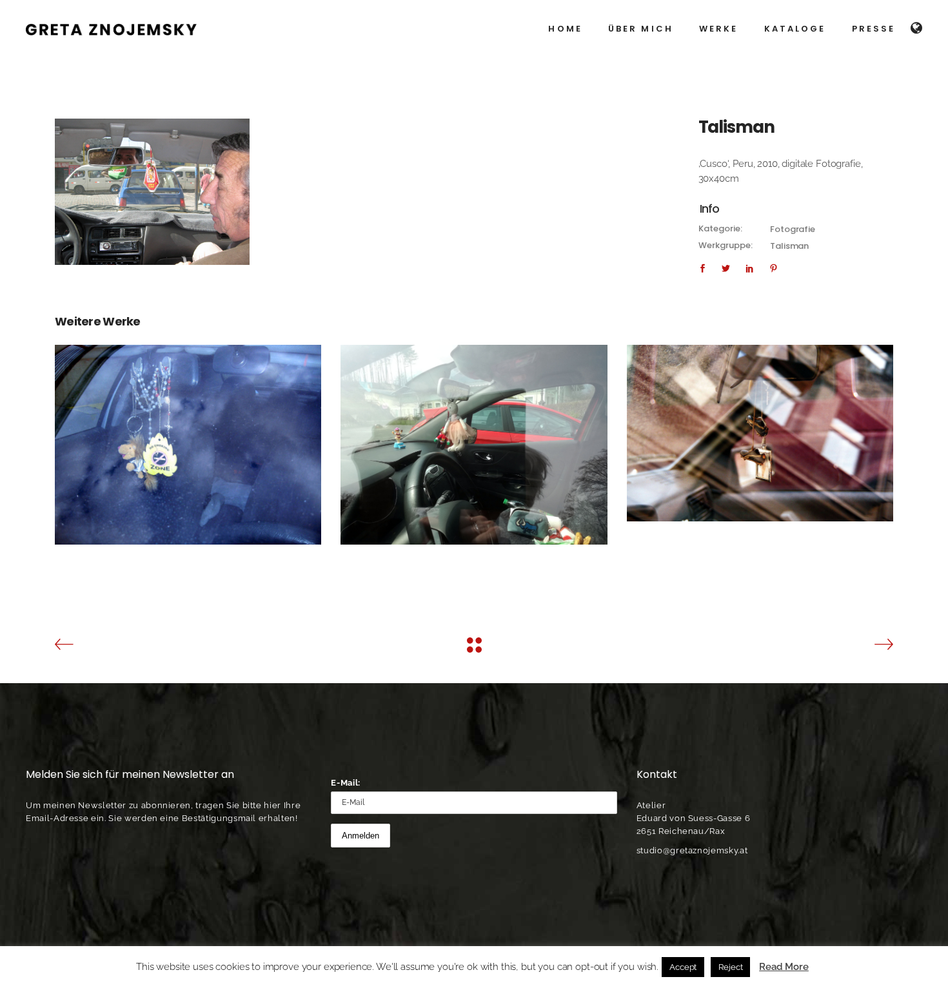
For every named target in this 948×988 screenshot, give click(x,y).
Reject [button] (730, 967)
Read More (784, 967)
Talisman (789, 246)
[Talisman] (152, 192)
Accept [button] (682, 967)
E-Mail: (345, 783)
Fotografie (792, 229)
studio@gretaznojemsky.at (692, 850)
